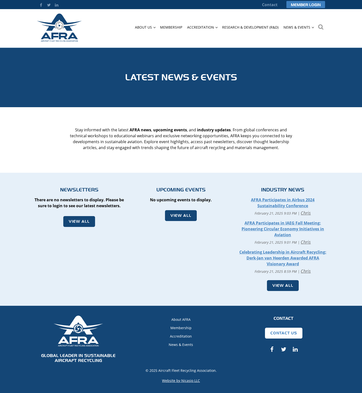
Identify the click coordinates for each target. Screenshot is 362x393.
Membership (181, 327)
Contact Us (283, 333)
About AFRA (181, 319)
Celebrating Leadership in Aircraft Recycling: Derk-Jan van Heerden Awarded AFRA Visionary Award (282, 258)
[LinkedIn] (57, 5)
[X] (49, 5)
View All (79, 221)
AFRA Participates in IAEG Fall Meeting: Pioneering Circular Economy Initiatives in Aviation (283, 229)
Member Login (306, 4)
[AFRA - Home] (59, 40)
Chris (306, 213)
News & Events (181, 344)
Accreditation (181, 336)
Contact (270, 4)
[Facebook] (41, 5)
